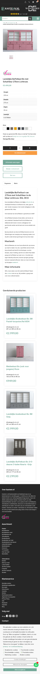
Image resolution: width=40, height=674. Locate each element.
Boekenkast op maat (7, 540)
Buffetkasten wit (6, 534)
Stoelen (4, 572)
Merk (15, 183)
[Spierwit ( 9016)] (30, 128)
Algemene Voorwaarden (8, 597)
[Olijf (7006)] (11, 128)
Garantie (4, 591)
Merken (4, 593)
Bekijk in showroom (12, 169)
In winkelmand (20, 153)
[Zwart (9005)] (8, 128)
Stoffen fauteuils (6, 570)
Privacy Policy (5, 599)
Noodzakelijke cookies (12, 652)
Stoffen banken (6, 566)
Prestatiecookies (28, 652)
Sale (3, 601)
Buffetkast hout (11, 22)
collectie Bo (29, 202)
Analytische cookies (11, 650)
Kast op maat (5, 552)
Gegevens (7, 183)
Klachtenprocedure (7, 595)
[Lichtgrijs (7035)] (26, 128)
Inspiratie (4, 604)
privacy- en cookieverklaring (12, 646)
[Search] (30, 18)
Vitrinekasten (5, 536)
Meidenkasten (6, 546)
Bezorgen (4, 587)
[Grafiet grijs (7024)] (19, 128)
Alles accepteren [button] (20, 669)
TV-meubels (5, 550)
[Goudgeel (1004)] (15, 128)
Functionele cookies (27, 650)
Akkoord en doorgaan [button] (20, 664)
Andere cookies (25, 655)
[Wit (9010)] (4, 128)
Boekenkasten (6, 538)
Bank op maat (6, 562)
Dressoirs (4, 548)
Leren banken (5, 564)
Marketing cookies (11, 655)
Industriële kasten (7, 544)
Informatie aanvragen (13, 162)
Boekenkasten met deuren (9, 542)
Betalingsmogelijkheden (8, 585)
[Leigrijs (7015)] (23, 128)
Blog (3, 606)
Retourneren (5, 589)
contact (9, 273)
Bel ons (12, 175)
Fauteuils (4, 568)
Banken (4, 560)
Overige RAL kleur (8, 139)
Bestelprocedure (6, 583)
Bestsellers (5, 554)
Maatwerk (4, 602)
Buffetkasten (5, 530)
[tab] (7, 183)
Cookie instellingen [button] (20, 659)
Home (4, 22)
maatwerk (15, 262)
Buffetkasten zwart (7, 532)
